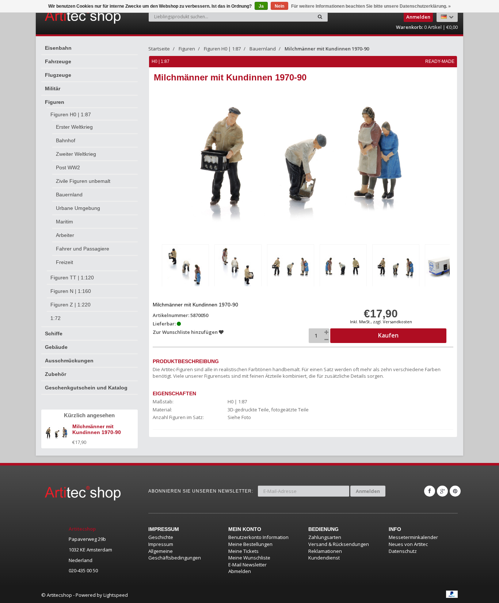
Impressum (160, 544)
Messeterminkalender (413, 537)
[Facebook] (429, 491)
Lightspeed (115, 595)
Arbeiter (65, 235)
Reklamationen (325, 551)
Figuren (54, 102)
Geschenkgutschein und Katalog (86, 388)
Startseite (159, 48)
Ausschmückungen (69, 360)
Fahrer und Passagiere (82, 249)
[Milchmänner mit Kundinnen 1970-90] (185, 267)
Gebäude (56, 347)
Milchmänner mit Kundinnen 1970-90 (327, 48)
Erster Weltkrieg (74, 127)
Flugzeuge (58, 75)
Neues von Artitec (408, 544)
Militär (52, 88)
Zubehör (55, 374)
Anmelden (368, 491)
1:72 (55, 318)
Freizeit (64, 262)
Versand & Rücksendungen (338, 544)
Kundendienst (324, 557)
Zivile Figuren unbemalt (83, 181)
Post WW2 (68, 167)
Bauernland (69, 194)
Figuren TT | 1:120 (72, 277)
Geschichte (160, 537)
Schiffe (53, 333)
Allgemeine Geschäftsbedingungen (174, 554)
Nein (279, 6)
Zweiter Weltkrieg (76, 154)
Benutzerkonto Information (258, 537)
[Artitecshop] (67, 16)
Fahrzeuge (58, 61)
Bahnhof (65, 140)
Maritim (64, 222)
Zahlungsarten (324, 537)
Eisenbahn (58, 48)
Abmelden (239, 571)
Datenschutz (403, 551)
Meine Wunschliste (249, 557)
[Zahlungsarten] (452, 594)
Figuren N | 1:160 (70, 291)
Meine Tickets (243, 551)
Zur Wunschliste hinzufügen (186, 332)
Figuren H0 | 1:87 (70, 114)
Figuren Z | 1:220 (70, 305)
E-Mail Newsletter (247, 564)
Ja (261, 6)
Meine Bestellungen (250, 544)
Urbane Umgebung (78, 208)
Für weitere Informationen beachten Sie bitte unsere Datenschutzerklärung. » (371, 6)
